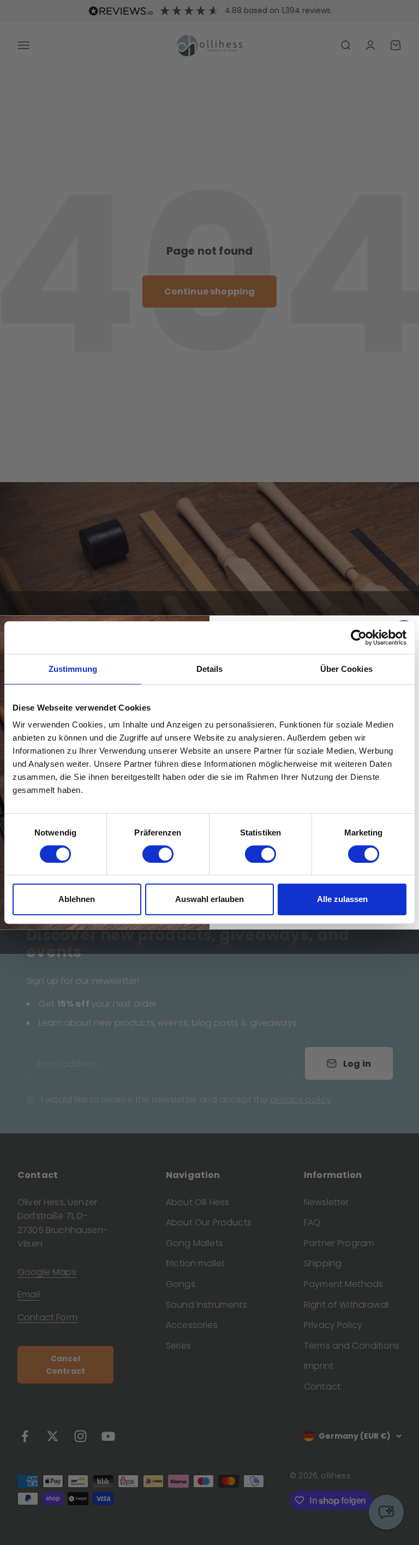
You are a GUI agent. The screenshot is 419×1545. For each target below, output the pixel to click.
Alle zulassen (342, 899)
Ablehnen (76, 899)
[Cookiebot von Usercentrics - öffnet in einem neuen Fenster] (358, 637)
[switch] (157, 854)
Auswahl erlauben (209, 899)
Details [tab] (209, 669)
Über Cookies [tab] (346, 669)
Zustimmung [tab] (73, 669)
